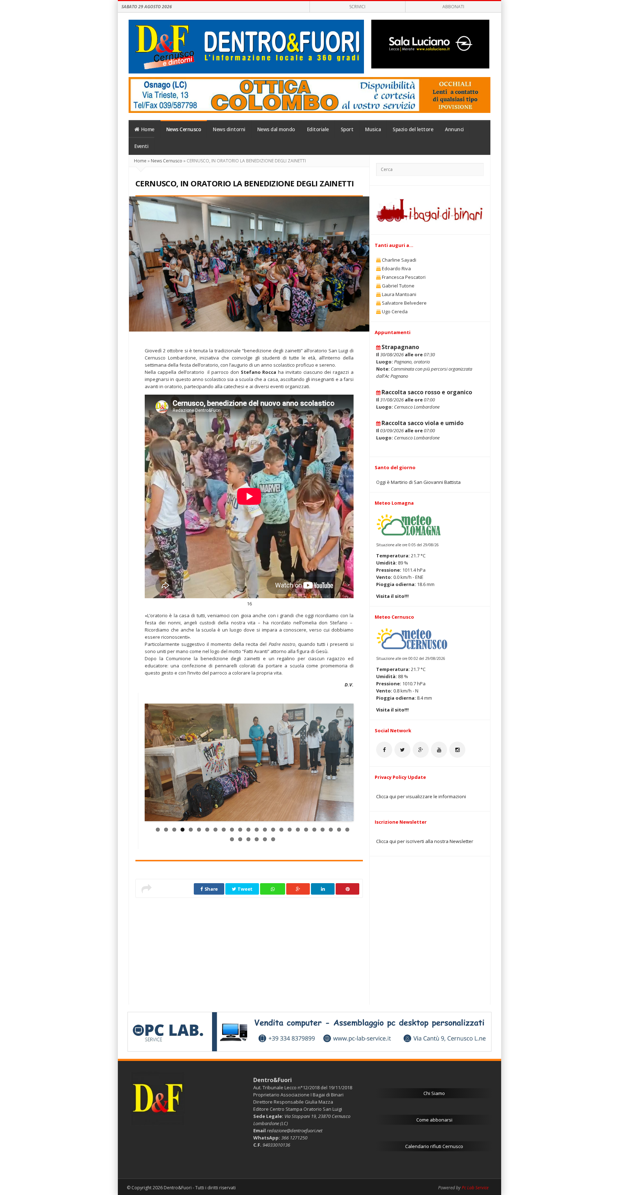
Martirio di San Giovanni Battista (426, 482)
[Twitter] (402, 750)
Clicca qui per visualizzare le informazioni (421, 796)
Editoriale (318, 129)
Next (349, 764)
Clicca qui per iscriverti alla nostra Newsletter (424, 841)
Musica (373, 129)
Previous (149, 764)
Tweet (245, 889)
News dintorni (229, 129)
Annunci (454, 129)
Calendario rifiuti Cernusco (434, 1146)
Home (147, 129)
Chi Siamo (434, 1093)
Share (210, 889)
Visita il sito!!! (392, 596)
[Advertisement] (249, 948)
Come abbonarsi (434, 1120)
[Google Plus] (421, 750)
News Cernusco (183, 129)
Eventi (141, 146)
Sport (347, 129)
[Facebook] (384, 750)
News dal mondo (276, 129)
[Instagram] (457, 750)
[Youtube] (439, 750)
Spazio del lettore (413, 129)
